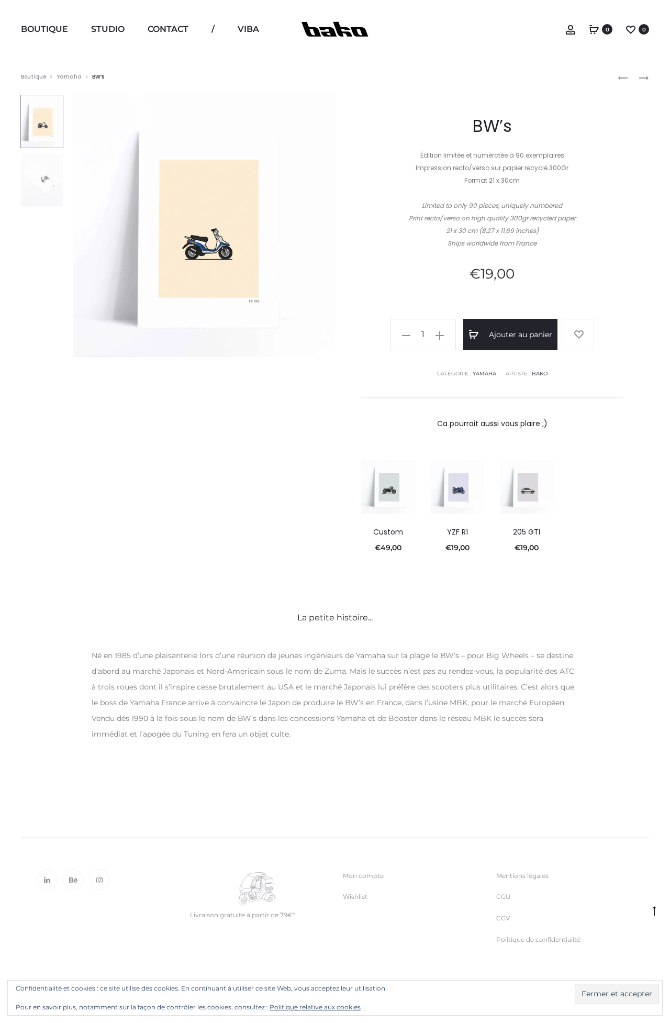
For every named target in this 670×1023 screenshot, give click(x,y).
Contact (168, 29)
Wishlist (355, 896)
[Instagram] (99, 879)
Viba (248, 29)
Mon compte (363, 876)
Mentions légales (522, 876)
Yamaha (69, 77)
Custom (388, 532)
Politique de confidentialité (538, 939)
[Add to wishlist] (578, 334)
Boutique (44, 29)
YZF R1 (457, 532)
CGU (503, 896)
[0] (594, 29)
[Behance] (73, 879)
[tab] (335, 618)
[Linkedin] (47, 879)
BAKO (540, 373)
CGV (503, 918)
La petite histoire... (335, 617)
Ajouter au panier (519, 334)
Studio (108, 29)
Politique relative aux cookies (315, 1007)
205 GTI (526, 532)
